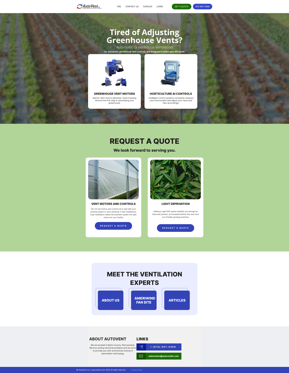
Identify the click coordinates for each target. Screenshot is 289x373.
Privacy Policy (136, 370)
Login (160, 6)
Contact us (132, 6)
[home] (89, 6)
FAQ (119, 6)
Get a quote (181, 6)
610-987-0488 (203, 6)
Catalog (147, 6)
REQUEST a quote (113, 226)
